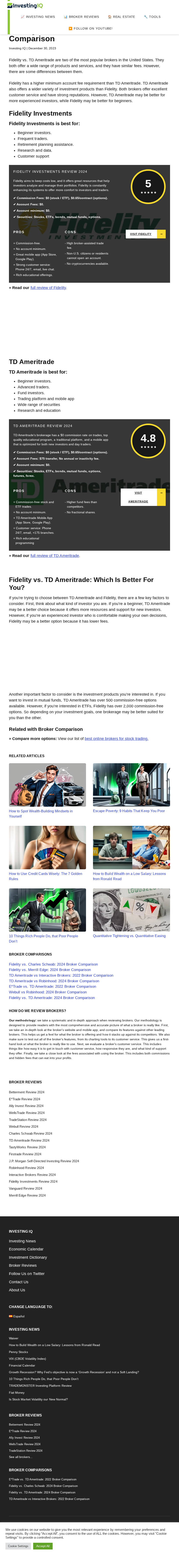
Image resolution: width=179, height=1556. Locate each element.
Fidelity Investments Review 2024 (50, 171)
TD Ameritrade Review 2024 (42, 426)
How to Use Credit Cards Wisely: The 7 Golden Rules (45, 876)
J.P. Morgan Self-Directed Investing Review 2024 (44, 1161)
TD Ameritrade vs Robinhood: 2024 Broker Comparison (54, 981)
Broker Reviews (23, 1265)
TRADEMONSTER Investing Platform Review (40, 1385)
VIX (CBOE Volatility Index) (27, 1358)
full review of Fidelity (48, 288)
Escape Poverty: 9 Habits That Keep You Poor (129, 811)
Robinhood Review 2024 (26, 1168)
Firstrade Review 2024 (25, 1154)
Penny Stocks (18, 1352)
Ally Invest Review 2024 (26, 1106)
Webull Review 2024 (23, 1126)
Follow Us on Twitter (27, 1274)
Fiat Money (17, 1392)
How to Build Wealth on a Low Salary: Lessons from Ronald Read (129, 876)
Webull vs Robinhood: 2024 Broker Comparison (48, 992)
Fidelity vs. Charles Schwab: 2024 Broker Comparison (53, 964)
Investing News (22, 1241)
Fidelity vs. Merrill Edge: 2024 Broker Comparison (50, 970)
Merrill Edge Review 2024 (27, 1195)
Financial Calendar (22, 1365)
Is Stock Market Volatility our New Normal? (38, 1399)
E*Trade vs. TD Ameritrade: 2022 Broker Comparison (52, 986)
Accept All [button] (43, 1546)
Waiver (13, 1338)
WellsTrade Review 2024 (27, 1113)
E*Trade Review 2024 (24, 1099)
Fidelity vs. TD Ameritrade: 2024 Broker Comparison (52, 998)
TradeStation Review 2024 (27, 1120)
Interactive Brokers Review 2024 (32, 1175)
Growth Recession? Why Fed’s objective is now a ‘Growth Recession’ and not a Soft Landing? (74, 1372)
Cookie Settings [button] (18, 1546)
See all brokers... (21, 1457)
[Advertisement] (89, 326)
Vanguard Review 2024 (25, 1188)
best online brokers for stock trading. (116, 738)
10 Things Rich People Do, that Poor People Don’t (43, 938)
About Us (17, 1290)
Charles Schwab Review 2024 (30, 1133)
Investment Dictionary (28, 1257)
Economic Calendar (26, 1249)
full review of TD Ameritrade (55, 556)
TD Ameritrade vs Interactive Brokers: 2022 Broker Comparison (61, 975)
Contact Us (19, 1282)
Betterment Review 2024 (26, 1092)
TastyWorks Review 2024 (27, 1147)
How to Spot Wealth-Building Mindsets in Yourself (41, 813)
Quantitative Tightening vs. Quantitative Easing (129, 936)
